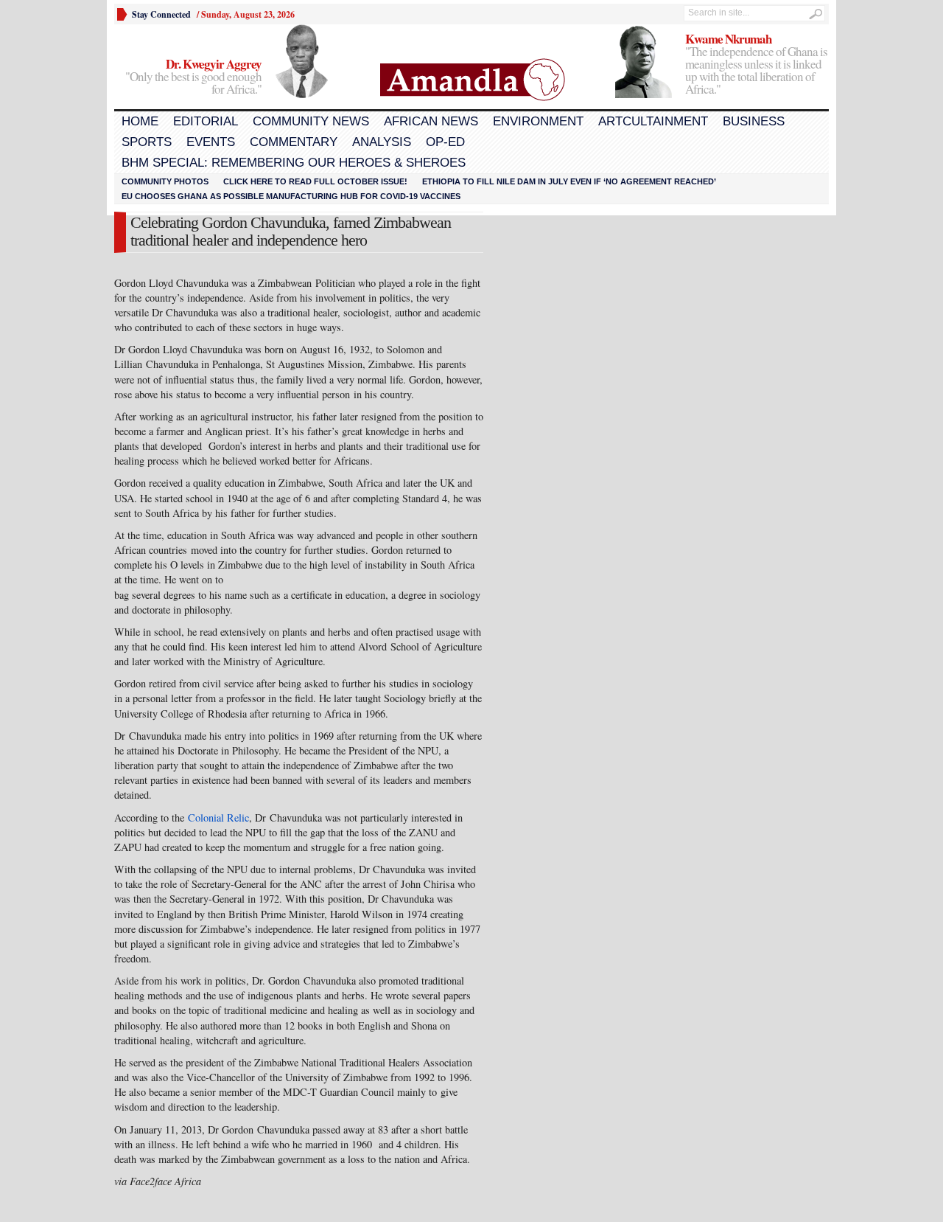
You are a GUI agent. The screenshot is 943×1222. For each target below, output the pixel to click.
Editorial (205, 121)
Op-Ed (445, 142)
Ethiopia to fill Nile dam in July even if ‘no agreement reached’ (569, 181)
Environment (538, 121)
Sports (147, 142)
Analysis (381, 142)
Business (754, 121)
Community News (311, 121)
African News (431, 121)
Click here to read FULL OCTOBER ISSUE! (315, 181)
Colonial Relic (218, 817)
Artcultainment (653, 121)
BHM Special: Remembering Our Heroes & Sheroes (294, 163)
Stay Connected (161, 14)
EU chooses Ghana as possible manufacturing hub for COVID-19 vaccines (291, 196)
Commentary (293, 142)
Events (210, 142)
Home (140, 121)
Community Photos (165, 181)
